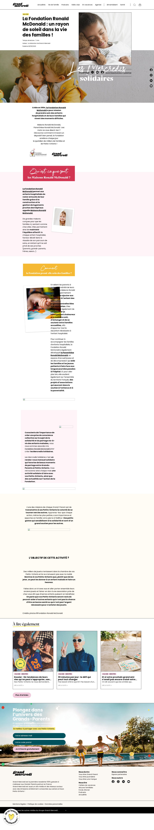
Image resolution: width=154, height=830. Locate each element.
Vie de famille (53, 5)
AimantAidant (112, 5)
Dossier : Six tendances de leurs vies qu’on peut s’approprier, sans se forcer (32, 678)
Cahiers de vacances (87, 785)
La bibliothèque (140, 4)
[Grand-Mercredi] (20, 5)
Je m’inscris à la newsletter (118, 73)
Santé (122, 5)
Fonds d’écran (84, 790)
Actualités (41, 5)
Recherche (134, 4)
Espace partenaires (119, 774)
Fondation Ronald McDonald (37, 449)
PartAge (62, 810)
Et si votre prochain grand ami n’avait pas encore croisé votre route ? (118, 678)
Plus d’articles (21, 695)
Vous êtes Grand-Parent (88, 774)
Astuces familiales (86, 787)
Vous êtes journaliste (87, 777)
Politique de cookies (35, 804)
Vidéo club (75, 5)
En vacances (87, 5)
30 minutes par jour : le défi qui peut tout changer (74, 678)
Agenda (98, 5)
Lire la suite (18, 685)
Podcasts (65, 5)
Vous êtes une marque (88, 779)
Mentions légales (19, 804)
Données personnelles (53, 804)
